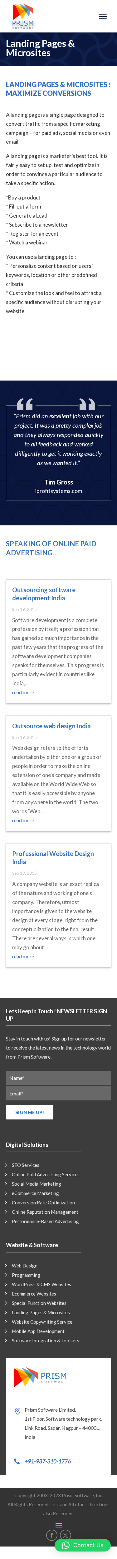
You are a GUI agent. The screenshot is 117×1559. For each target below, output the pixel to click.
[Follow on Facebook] (51, 1535)
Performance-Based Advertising (45, 1221)
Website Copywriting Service (42, 1322)
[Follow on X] (65, 1535)
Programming (26, 1275)
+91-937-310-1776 (48, 1461)
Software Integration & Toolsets (45, 1340)
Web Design (24, 1265)
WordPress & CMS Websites (41, 1284)
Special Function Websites (39, 1303)
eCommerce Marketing (35, 1193)
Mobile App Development (38, 1331)
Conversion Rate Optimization (43, 1202)
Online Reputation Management (45, 1212)
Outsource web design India (51, 726)
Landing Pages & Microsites (41, 1312)
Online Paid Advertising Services (46, 1174)
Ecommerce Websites (34, 1293)
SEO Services (25, 1165)
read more (23, 692)
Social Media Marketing (36, 1184)
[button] (83, 1545)
